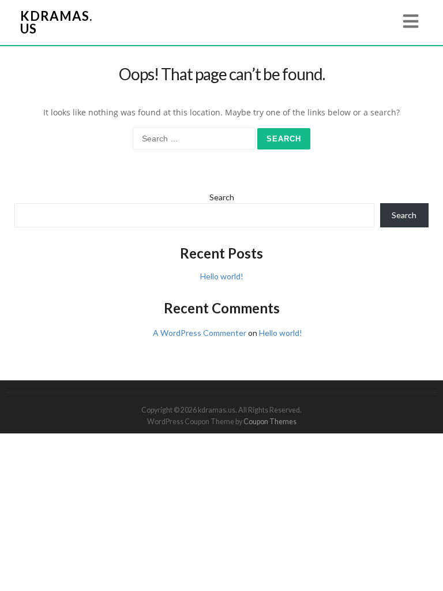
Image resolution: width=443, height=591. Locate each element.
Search (221, 197)
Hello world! (221, 276)
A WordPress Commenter (199, 333)
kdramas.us (56, 22)
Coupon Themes (269, 421)
